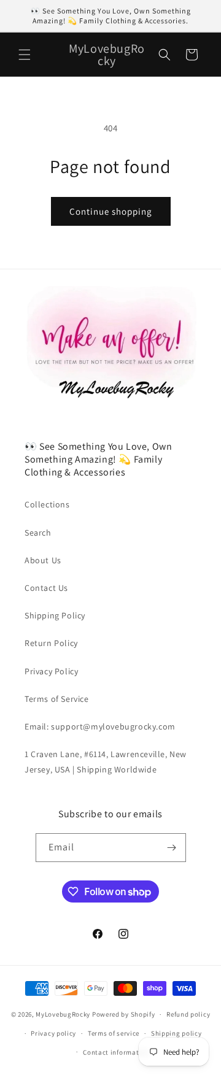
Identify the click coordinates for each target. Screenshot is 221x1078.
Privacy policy (53, 1033)
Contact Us (46, 587)
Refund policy (188, 1014)
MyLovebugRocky (63, 1014)
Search (38, 532)
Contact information (116, 1052)
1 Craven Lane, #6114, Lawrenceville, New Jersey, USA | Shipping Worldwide (106, 762)
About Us (43, 560)
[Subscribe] (171, 847)
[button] (24, 54)
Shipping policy (176, 1033)
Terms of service (113, 1033)
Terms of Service (57, 698)
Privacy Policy (51, 671)
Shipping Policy (55, 615)
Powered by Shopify (123, 1014)
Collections (47, 504)
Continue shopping (110, 211)
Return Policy (51, 643)
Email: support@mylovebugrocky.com (100, 726)
